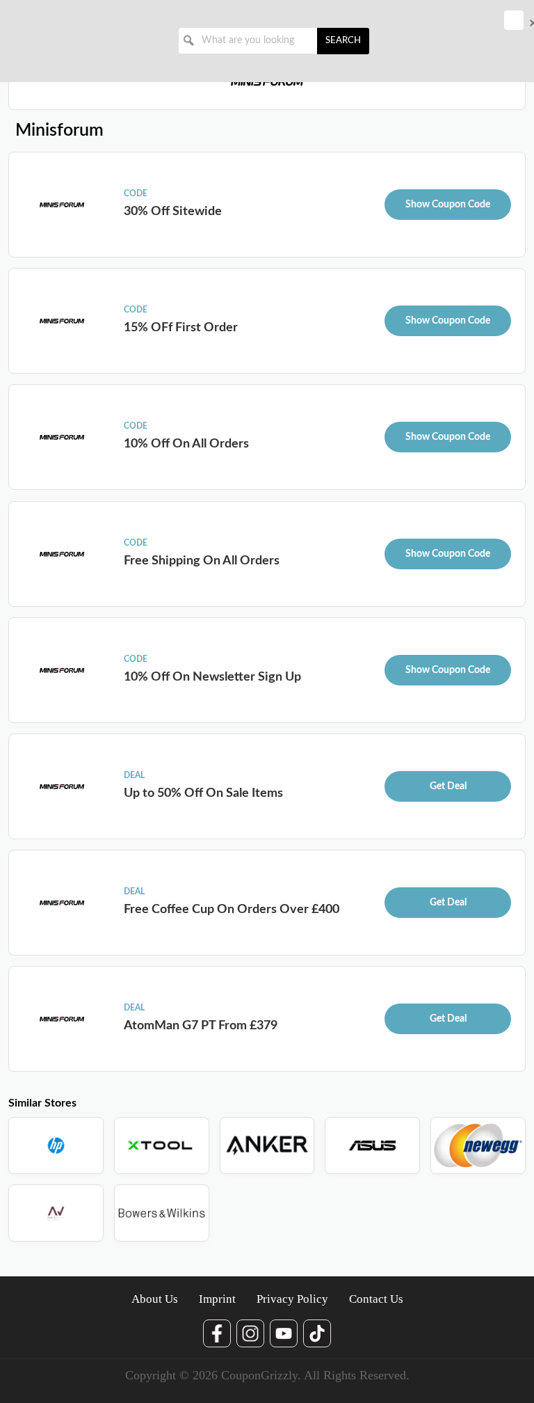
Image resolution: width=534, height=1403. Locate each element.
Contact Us (376, 1299)
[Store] (56, 1145)
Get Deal (448, 786)
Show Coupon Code (447, 204)
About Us (154, 1299)
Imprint (217, 1299)
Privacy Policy (292, 1299)
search (343, 40)
